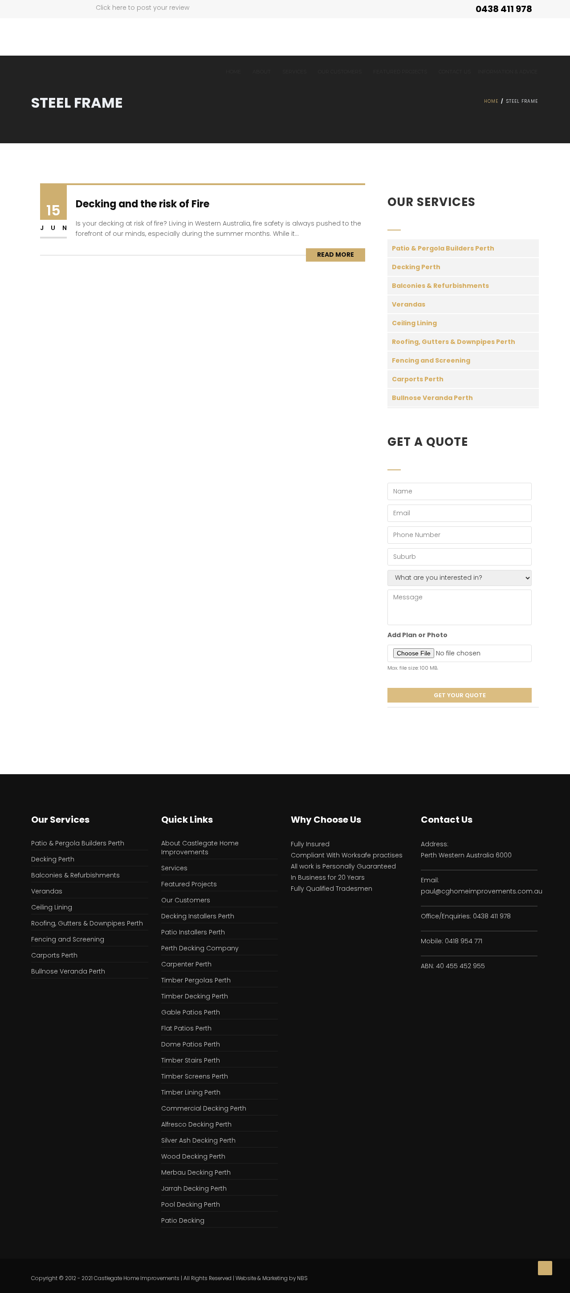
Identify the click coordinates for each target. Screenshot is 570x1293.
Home (233, 72)
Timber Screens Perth (194, 1076)
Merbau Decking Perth (196, 1172)
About (261, 72)
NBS (302, 1278)
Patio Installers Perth (193, 932)
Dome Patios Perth (190, 1044)
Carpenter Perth (186, 964)
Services (294, 72)
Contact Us (455, 72)
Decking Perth (416, 267)
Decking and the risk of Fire (142, 204)
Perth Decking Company (200, 948)
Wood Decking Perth (193, 1156)
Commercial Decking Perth (203, 1108)
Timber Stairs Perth (190, 1060)
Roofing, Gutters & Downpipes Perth (453, 341)
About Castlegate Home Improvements (200, 848)
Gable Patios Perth (190, 1012)
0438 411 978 (504, 9)
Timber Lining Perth (190, 1092)
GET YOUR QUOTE (460, 695)
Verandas (408, 304)
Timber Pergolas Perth (196, 980)
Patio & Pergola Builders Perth (443, 248)
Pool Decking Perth (190, 1204)
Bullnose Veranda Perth (432, 397)
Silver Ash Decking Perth (198, 1140)
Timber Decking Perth (194, 996)
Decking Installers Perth (197, 916)
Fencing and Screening (431, 360)
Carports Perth (418, 379)
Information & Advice (507, 72)
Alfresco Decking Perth (196, 1124)
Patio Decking (182, 1220)
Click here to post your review (142, 7)
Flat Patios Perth (186, 1028)
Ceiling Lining (414, 323)
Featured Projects (189, 884)
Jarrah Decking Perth (194, 1188)
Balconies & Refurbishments (440, 285)
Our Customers (340, 72)
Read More (335, 254)
